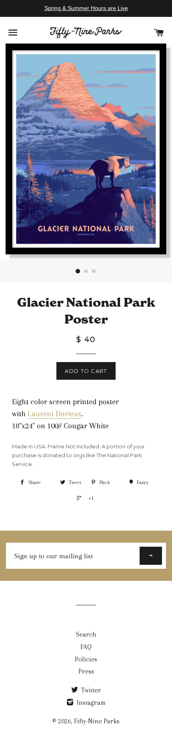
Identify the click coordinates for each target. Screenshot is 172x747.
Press (86, 671)
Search (86, 634)
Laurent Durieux (55, 413)
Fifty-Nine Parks (97, 721)
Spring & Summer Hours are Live (86, 8)
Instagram (90, 702)
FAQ (86, 647)
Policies (86, 659)
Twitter (90, 690)
